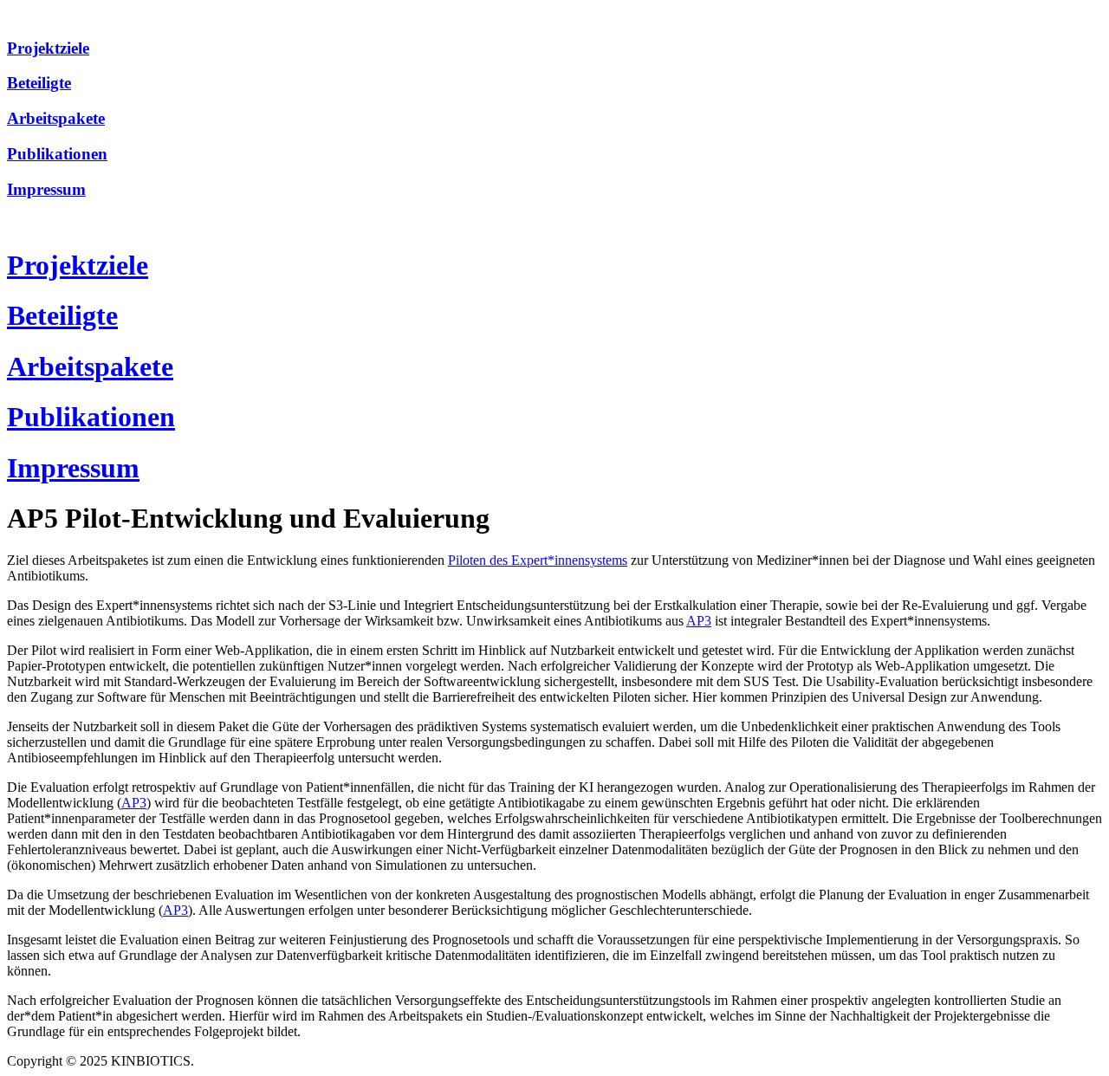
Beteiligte (39, 83)
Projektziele (48, 48)
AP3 (698, 620)
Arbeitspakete (56, 118)
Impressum (46, 189)
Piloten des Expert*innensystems (537, 560)
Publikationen (57, 154)
